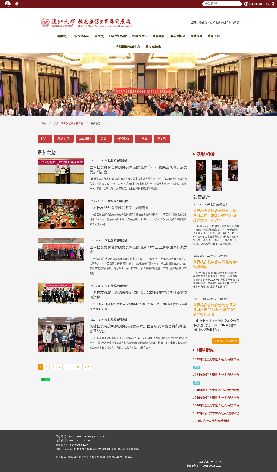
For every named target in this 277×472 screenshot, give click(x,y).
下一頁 (75, 367)
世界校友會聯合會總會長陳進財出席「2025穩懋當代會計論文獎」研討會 (215, 215)
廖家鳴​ (135, 449)
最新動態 (63, 138)
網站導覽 (234, 22)
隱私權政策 (75, 457)
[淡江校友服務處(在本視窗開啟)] (86, 23)
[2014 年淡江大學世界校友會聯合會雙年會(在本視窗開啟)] (201, 165)
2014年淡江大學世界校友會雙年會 (216, 405)
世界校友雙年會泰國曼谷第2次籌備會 (119, 208)
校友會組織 (82, 36)
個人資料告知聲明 (94, 457)
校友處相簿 (153, 47)
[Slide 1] (132, 112)
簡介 (44, 138)
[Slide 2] (136, 112)
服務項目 (159, 36)
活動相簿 (85, 138)
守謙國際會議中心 (128, 47)
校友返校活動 (118, 36)
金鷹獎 (99, 36)
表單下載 (214, 36)
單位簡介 (63, 36)
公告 (104, 138)
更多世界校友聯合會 (226, 341)
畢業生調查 (177, 36)
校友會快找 (219, 22)
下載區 (143, 138)
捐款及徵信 (140, 36)
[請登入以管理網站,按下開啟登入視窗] (7, 4)
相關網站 (123, 138)
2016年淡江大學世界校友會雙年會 (216, 397)
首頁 (43, 123)
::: (189, 22)
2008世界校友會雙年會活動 (211, 421)
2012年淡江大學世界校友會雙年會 (216, 413)
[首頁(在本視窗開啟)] (17, 4)
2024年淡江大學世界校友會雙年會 (216, 374)
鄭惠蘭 (129, 457)
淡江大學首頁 (199, 22)
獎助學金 (197, 36)
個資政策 (61, 457)
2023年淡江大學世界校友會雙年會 (216, 359)
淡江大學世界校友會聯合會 (68, 123)
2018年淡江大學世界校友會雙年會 (216, 390)
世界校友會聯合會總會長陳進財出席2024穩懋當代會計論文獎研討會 (215, 310)
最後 (86, 367)
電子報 (161, 138)
